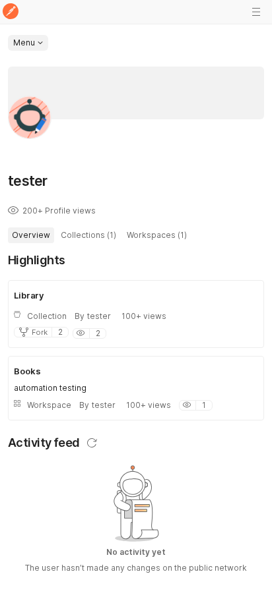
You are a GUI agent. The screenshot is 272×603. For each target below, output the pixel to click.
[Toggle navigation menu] (256, 12)
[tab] (31, 235)
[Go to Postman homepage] (10, 12)
